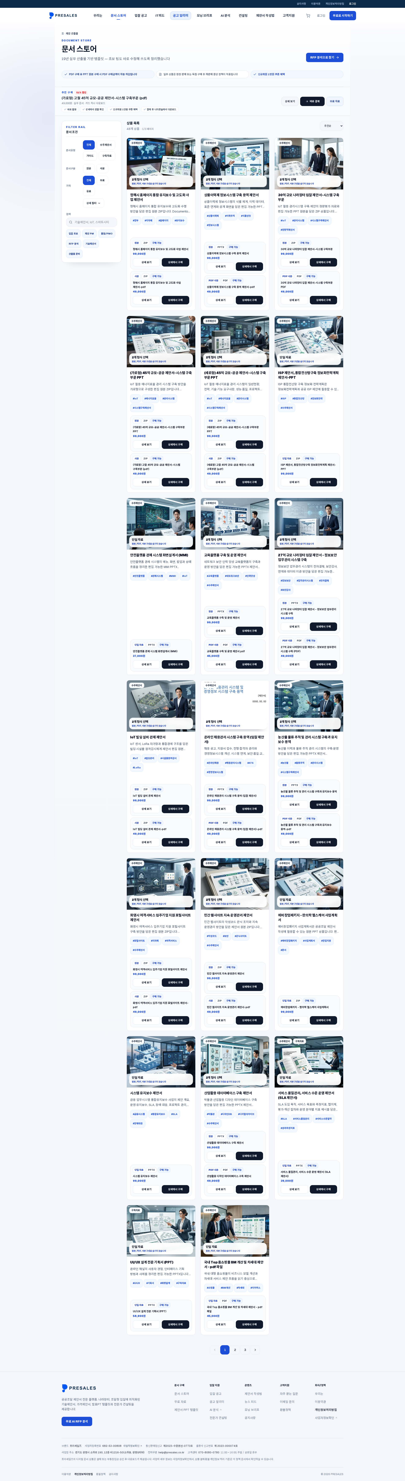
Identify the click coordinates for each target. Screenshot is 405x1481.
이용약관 (315, 3)
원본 (88, 168)
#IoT (283, 220)
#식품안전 (246, 215)
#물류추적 (299, 762)
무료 (102, 180)
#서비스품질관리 (301, 1118)
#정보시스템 (213, 225)
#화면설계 (165, 1283)
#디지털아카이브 (246, 1114)
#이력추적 (230, 215)
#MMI (172, 575)
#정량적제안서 (288, 229)
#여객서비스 (171, 940)
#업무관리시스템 (305, 580)
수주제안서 (106, 145)
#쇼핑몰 (211, 1287)
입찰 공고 (215, 1394)
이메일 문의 (287, 1402)
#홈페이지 (163, 220)
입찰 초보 (73, 233)
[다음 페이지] (255, 1349)
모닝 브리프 (252, 1410)
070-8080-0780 (208, 1452)
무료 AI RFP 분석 (77, 1421)
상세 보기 (290, 101)
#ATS (250, 762)
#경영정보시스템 (215, 772)
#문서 (283, 950)
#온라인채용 (213, 762)
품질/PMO (106, 233)
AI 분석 (214, 1410)
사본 (102, 168)
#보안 (225, 936)
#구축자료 (181, 1283)
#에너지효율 (150, 398)
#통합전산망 (298, 398)
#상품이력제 (213, 215)
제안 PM (89, 233)
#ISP (283, 398)
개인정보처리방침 (334, 3)
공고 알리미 (217, 1402)
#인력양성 (250, 575)
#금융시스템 (139, 1114)
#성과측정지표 (288, 1128)
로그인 (352, 3)
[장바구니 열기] (308, 15)
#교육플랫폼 (213, 575)
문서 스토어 (181, 1394)
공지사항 (301, 3)
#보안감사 (285, 589)
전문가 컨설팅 (218, 1418)
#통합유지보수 (158, 1114)
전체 (88, 145)
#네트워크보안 (232, 575)
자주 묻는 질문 (289, 1394)
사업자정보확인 (324, 1418)
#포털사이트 (139, 940)
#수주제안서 (287, 407)
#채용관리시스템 (233, 762)
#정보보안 (285, 580)
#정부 (135, 220)
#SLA (174, 1114)
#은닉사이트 (241, 936)
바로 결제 (315, 101)
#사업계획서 (309, 940)
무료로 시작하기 (343, 16)
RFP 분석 (73, 243)
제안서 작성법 (253, 1394)
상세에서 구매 (175, 262)
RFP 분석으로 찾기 (322, 57)
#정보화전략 (317, 398)
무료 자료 (335, 101)
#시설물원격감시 (169, 758)
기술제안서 (91, 243)
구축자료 (107, 156)
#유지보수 (179, 220)
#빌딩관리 (149, 758)
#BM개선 (225, 1287)
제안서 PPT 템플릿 (186, 1410)
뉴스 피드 (250, 1402)
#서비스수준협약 (324, 1118)
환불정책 (285, 1410)
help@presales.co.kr (171, 1452)
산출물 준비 (74, 253)
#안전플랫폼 (139, 575)
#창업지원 (326, 940)
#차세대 (240, 1287)
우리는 (319, 1394)
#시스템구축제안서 (319, 220)
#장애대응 (138, 1123)
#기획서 (150, 1283)
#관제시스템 (157, 575)
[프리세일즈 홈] (64, 15)
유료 (88, 191)
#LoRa (137, 767)
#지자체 (148, 220)
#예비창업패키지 (289, 940)
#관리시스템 (298, 220)
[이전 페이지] (214, 1349)
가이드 (89, 156)
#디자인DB (226, 1114)
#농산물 (284, 762)
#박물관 (211, 1114)
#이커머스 (255, 1287)
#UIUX (136, 1283)
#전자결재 (324, 580)
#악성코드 (212, 936)
